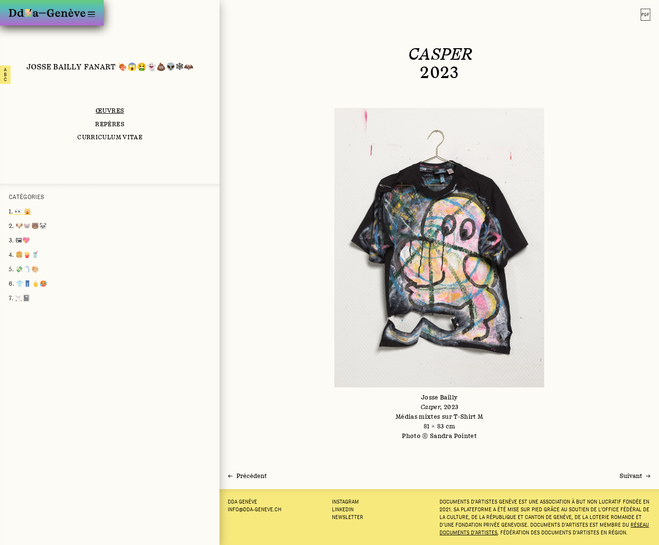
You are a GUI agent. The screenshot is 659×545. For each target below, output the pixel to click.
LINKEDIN (343, 509)
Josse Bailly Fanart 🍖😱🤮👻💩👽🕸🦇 (110, 66)
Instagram (345, 501)
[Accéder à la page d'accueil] (47, 13)
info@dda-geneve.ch (254, 509)
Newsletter (347, 517)
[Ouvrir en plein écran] (439, 274)
